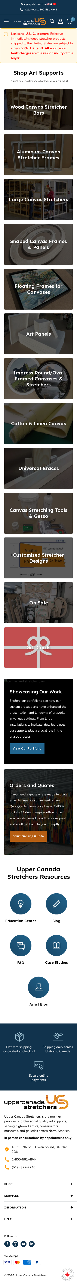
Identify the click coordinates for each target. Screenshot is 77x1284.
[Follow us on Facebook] (7, 1244)
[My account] (60, 21)
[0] (69, 21)
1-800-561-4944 (24, 1159)
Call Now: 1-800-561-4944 (41, 9)
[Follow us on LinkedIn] (32, 1244)
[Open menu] (6, 21)
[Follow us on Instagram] (15, 1244)
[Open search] (52, 21)
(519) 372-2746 (23, 1167)
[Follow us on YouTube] (24, 1244)
